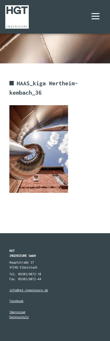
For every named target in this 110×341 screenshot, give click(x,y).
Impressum (17, 312)
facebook (16, 301)
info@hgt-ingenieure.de (28, 290)
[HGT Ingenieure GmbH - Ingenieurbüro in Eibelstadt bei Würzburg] (17, 17)
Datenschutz (19, 317)
